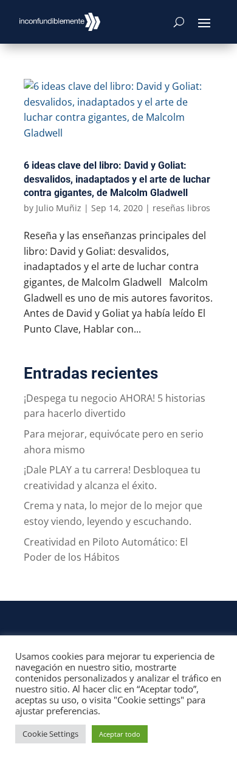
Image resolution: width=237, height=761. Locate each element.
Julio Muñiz (58, 208)
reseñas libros (181, 208)
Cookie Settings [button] (50, 733)
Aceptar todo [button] (119, 734)
